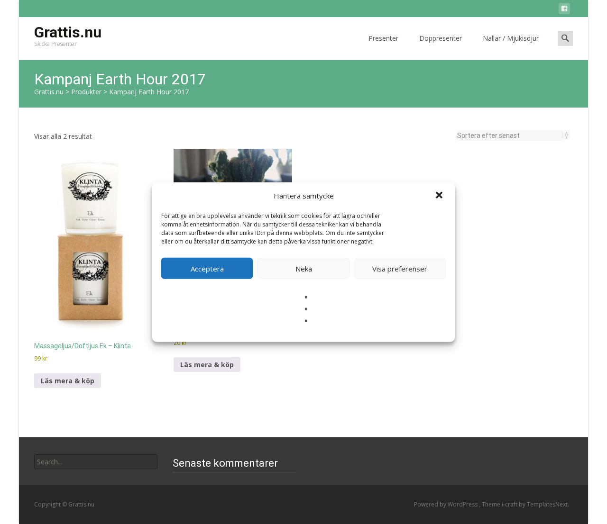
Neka (303, 268)
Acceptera (207, 268)
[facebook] (564, 10)
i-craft (510, 504)
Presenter (383, 38)
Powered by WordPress (446, 504)
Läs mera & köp (67, 380)
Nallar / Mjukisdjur (511, 38)
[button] (440, 195)
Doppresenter (440, 38)
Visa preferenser (399, 268)
